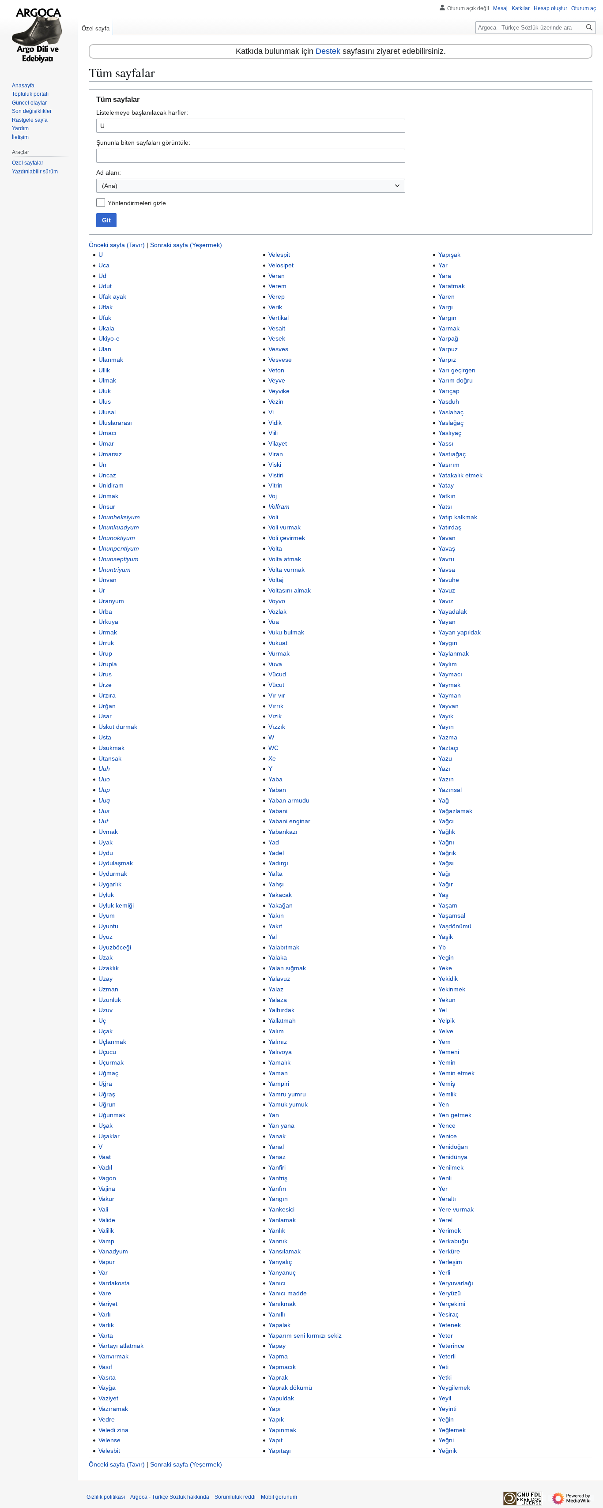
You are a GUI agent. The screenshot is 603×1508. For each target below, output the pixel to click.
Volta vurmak (286, 569)
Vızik (275, 716)
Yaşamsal (451, 915)
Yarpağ (448, 338)
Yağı (444, 873)
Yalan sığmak (287, 968)
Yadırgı (278, 863)
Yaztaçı (448, 747)
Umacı (107, 432)
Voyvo (276, 600)
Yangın (278, 1198)
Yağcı (446, 821)
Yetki (445, 1377)
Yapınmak (282, 1429)
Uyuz (105, 936)
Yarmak (449, 328)
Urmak (107, 632)
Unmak (108, 495)
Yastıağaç (452, 454)
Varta (105, 1335)
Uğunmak (111, 1114)
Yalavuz (279, 978)
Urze (105, 684)
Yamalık (279, 1062)
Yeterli (447, 1356)
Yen (443, 1104)
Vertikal (278, 317)
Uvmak (108, 831)
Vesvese (280, 359)
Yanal (276, 1146)
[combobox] (250, 186)
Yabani (277, 810)
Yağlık (446, 831)
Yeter (445, 1335)
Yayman (449, 695)
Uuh (104, 768)
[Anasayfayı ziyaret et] (39, 35)
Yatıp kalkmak (457, 517)
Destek (328, 51)
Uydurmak (112, 873)
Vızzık (276, 726)
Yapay (277, 1345)
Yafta (275, 873)
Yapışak (449, 254)
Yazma (447, 737)
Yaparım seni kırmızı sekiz (305, 1335)
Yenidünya (452, 1156)
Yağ (443, 800)
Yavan (447, 537)
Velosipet (281, 265)
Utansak (109, 758)
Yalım (276, 1031)
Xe (272, 758)
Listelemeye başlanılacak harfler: (142, 112)
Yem (444, 1041)
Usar (105, 716)
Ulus (104, 401)
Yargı (445, 307)
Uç (102, 1020)
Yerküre (449, 1251)
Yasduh (448, 401)
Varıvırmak (113, 1356)
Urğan (107, 705)
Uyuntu (108, 926)
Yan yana (281, 1125)
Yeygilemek (454, 1387)
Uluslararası (115, 422)
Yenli (445, 1178)
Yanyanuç (282, 1272)
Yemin (447, 1062)
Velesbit (109, 1450)
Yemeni (448, 1051)
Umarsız (110, 454)
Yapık (276, 1419)
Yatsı (445, 506)
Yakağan (280, 905)
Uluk (104, 390)
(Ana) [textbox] (109, 185)
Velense (109, 1440)
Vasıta (107, 1377)
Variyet (107, 1303)
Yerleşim (450, 1261)
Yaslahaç (451, 412)
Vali (103, 1209)
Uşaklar (109, 1136)
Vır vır (276, 695)
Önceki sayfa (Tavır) (117, 244)
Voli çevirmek (286, 537)
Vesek (276, 338)
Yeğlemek (452, 1429)
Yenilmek (451, 1167)
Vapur (106, 1261)
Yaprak (278, 1377)
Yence (447, 1125)
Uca (103, 265)
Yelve (445, 1031)
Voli (273, 517)
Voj (272, 495)
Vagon (107, 1178)
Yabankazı (283, 831)
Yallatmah (282, 1020)
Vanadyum (113, 1251)
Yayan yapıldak (459, 632)
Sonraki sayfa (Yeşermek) (186, 244)
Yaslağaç (451, 422)
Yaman (278, 1073)
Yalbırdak (281, 1009)
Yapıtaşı (279, 1450)
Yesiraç (448, 1314)
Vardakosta (114, 1283)
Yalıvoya (280, 1051)
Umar (106, 443)
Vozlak (277, 611)
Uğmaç (108, 1073)
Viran (275, 454)
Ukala (106, 328)
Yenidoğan (453, 1146)
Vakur (106, 1198)
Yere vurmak (456, 1209)
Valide (106, 1219)
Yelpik (446, 1020)
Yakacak (280, 894)
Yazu (445, 758)
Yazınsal (450, 789)
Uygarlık (109, 884)
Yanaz (277, 1156)
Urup (105, 653)
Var (103, 1272)
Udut (105, 285)
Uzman (108, 989)
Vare (104, 1293)
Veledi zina (113, 1429)
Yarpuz (448, 349)
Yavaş (446, 548)
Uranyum (111, 600)
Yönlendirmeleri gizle (137, 202)
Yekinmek (451, 989)
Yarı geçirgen (456, 370)
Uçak (105, 1031)
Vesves (278, 349)
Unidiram (111, 485)
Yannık (277, 1241)
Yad (273, 842)
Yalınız (277, 1041)
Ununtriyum (114, 569)
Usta (104, 737)
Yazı (444, 768)
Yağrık (447, 852)
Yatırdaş (449, 527)
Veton (276, 370)
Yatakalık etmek (460, 475)
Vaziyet (108, 1398)
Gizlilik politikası (106, 1497)
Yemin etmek (456, 1073)
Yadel (276, 852)
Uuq (104, 800)
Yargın (447, 317)
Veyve (276, 380)
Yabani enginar (289, 821)
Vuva (275, 664)
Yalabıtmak (283, 947)
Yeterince (451, 1345)
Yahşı (276, 884)
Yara (444, 275)
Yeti (443, 1366)
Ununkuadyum (118, 527)
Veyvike (279, 390)
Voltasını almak (289, 590)
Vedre (106, 1419)
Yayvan (448, 705)
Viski (274, 464)
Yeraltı (447, 1198)
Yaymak (449, 684)
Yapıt (275, 1440)
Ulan (104, 349)
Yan (273, 1114)
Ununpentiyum (118, 548)
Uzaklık (108, 968)
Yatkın (447, 495)
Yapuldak (281, 1398)
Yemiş (446, 1083)
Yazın (446, 779)
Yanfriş (277, 1178)
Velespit (279, 254)
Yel (442, 1009)
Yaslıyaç (449, 432)
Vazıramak (113, 1408)
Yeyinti (447, 1408)
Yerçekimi (451, 1303)
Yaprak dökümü (290, 1387)
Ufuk (104, 317)
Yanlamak (282, 1219)
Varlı (104, 1314)
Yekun (447, 999)
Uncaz (107, 475)
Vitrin (275, 485)
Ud (102, 275)
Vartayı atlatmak (120, 1345)
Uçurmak (111, 1062)
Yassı (445, 443)
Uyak (105, 842)
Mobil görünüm (279, 1497)
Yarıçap (449, 390)
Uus (103, 810)
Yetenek (449, 1324)
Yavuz (446, 590)
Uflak (105, 307)
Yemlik (447, 1094)
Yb (442, 947)
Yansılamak (284, 1251)
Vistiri (275, 475)
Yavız (445, 600)
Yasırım (449, 464)
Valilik (106, 1230)
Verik (275, 307)
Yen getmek (454, 1114)
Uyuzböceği (114, 947)
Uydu (105, 852)
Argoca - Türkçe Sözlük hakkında (169, 1497)
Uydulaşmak (115, 863)
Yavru (446, 559)
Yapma (278, 1356)
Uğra (105, 1083)
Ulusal (107, 412)
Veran (276, 275)
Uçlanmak (112, 1041)
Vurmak (279, 653)
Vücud (277, 674)
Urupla (107, 664)
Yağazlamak (455, 810)
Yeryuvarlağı (455, 1283)
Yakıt (275, 926)
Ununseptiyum (118, 559)
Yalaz (275, 989)
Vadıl (105, 1167)
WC (273, 747)
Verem (277, 285)
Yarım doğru (455, 380)
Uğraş (106, 1094)
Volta (275, 548)
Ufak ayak (112, 296)
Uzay (105, 978)
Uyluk (106, 894)
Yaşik (445, 936)
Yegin (446, 957)
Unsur (106, 506)
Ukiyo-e (109, 338)
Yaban (277, 789)
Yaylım (447, 664)
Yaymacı (450, 674)
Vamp (106, 1241)
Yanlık (276, 1230)
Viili (273, 432)
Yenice (447, 1136)
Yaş (443, 894)
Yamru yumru (287, 1094)
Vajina (106, 1188)
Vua (273, 621)
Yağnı (446, 842)
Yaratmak (451, 285)
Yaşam (447, 905)
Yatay (446, 485)
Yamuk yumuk (288, 1104)
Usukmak (111, 747)
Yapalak (279, 1324)
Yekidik (448, 978)
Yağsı (446, 863)
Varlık (106, 1324)
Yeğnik (447, 1450)
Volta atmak (284, 559)
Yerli (444, 1272)
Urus (105, 674)
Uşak (105, 1125)
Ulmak (107, 380)
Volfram (279, 506)
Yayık (445, 716)
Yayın (446, 726)
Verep (276, 296)
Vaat (104, 1156)
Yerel (445, 1219)
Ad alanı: (108, 172)
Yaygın (447, 642)
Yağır (445, 884)
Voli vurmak (284, 527)
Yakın (276, 915)
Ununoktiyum (116, 537)
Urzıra (107, 695)
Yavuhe (448, 579)
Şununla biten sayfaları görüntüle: (143, 142)
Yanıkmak (282, 1303)
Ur (101, 590)
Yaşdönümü (454, 926)
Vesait (276, 328)
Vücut (276, 684)
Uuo (104, 779)
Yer (443, 1188)
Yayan (447, 621)
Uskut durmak (117, 726)
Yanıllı (276, 1314)
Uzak (105, 957)
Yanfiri (277, 1167)
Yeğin (446, 1419)
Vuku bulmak (286, 632)
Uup (104, 789)
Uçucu (107, 1051)
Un (102, 464)
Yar (443, 265)
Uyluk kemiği (116, 905)
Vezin (275, 401)
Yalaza (277, 999)
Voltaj (275, 579)
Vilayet (277, 443)
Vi (271, 412)
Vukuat (277, 642)
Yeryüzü (449, 1293)
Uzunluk (109, 999)
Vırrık (275, 705)
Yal (272, 936)
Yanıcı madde (287, 1293)
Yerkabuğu (453, 1241)
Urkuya (108, 621)
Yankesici (281, 1209)
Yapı (274, 1408)
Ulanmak (110, 359)
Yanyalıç (280, 1261)
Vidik (275, 422)
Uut (103, 821)
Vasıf (105, 1366)
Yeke (445, 968)
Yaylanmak (453, 653)
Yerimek (449, 1230)
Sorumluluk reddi (235, 1497)
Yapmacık (282, 1366)
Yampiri (278, 1083)
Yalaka (277, 957)
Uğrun (107, 1104)
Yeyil (444, 1398)
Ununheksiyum (119, 517)
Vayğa (107, 1387)
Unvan (107, 579)
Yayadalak (452, 611)
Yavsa (446, 569)
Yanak (277, 1136)
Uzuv (105, 1009)
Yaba (275, 779)
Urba (105, 611)
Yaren (446, 296)
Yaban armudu (288, 800)
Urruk (106, 642)
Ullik (104, 370)
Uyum (106, 915)
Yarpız (447, 359)
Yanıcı (277, 1283)
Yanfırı (277, 1188)
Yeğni (446, 1440)
